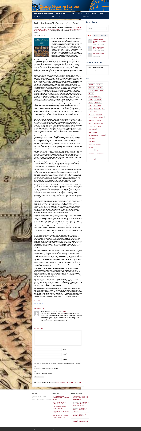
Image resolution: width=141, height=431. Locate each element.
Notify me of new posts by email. (43, 373)
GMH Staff (71, 13)
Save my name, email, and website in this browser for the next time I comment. (59, 363)
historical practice (93, 132)
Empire (90, 123)
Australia (91, 102)
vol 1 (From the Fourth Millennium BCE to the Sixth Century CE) (57, 28)
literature (103, 135)
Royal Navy (98, 150)
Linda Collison (76, 396)
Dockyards (101, 117)
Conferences (98, 16)
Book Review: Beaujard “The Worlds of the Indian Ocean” (56, 23)
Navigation (91, 147)
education (99, 120)
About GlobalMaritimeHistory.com (43, 13)
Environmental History (99, 123)
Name (64, 349)
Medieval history (59, 25)
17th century (91, 84)
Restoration (91, 150)
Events (94, 13)
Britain (90, 105)
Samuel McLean (100, 153)
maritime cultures (92, 138)
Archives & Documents (73, 16)
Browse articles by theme (95, 67)
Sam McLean (91, 153)
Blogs (87, 13)
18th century (99, 84)
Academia (91, 90)
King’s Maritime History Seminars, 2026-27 (98, 48)
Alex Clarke (91, 93)
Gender (99, 126)
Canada (90, 108)
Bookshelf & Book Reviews (41, 16)
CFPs (90, 111)
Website (65, 359)
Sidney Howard (77, 414)
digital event (99, 114)
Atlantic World (98, 99)
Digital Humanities (93, 117)
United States (100, 159)
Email (64, 354)
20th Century (99, 87)
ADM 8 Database (86, 16)
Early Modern (91, 120)
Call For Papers (97, 105)
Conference (95, 111)
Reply (64, 311)
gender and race (92, 129)
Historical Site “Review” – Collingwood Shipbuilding (80, 409)
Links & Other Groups (57, 16)
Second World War (93, 156)
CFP (103, 108)
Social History (92, 159)
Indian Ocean (52, 25)
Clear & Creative (60, 429)
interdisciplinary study (93, 135)
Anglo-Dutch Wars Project (94, 96)
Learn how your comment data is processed (68, 382)
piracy (97, 147)
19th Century (91, 87)
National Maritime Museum (95, 144)
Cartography (97, 108)
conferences (91, 114)
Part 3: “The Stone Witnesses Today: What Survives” (61, 416)
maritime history (92, 141)
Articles (80, 13)
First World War (92, 126)
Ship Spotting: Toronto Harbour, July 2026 (98, 54)
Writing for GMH (60, 13)
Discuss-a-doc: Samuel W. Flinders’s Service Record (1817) (81, 403)
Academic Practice (99, 90)
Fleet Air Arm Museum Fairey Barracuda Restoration (80, 415)
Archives (90, 99)
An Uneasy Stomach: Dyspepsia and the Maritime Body (99, 41)
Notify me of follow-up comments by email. (46, 368)
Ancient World (47, 25)
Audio (101, 13)
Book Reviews (98, 102)
